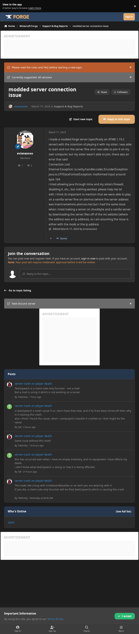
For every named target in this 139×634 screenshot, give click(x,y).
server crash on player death (33, 384)
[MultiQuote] (50, 238)
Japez (11, 522)
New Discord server (23, 303)
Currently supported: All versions (32, 77)
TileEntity (23, 397)
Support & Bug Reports (68, 106)
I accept (127, 616)
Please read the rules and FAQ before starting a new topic (47, 67)
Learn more (7, 6)
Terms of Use (55, 619)
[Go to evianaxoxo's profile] (10, 106)
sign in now (88, 258)
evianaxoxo (21, 106)
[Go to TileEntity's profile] (9, 384)
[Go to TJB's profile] (9, 406)
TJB (19, 427)
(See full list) (123, 511)
